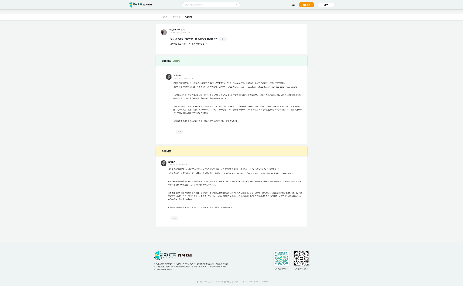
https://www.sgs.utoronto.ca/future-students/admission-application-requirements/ (263, 87)
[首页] (140, 4)
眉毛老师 (177, 75)
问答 (293, 4)
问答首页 (165, 17)
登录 (326, 4)
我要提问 (306, 4)
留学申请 (176, 17)
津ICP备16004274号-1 (259, 281)
